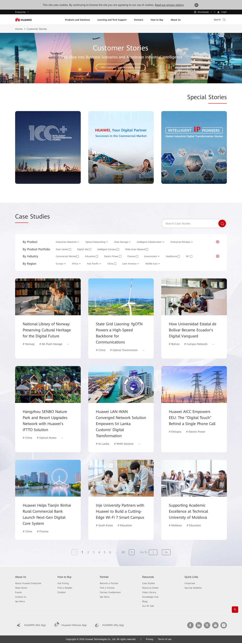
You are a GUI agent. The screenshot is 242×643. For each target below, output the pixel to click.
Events (18, 592)
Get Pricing (63, 583)
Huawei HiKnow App (74, 625)
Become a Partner (109, 583)
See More (20, 601)
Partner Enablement (110, 592)
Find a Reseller (64, 588)
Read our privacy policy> (169, 4)
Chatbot (61, 592)
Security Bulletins (193, 588)
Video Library (149, 592)
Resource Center (150, 588)
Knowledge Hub (150, 597)
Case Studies (148, 583)
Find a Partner (107, 588)
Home (18, 28)
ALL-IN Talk (148, 606)
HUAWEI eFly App (113, 625)
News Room (21, 588)
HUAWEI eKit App (35, 625)
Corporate (190, 583)
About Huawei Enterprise (28, 583)
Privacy (149, 639)
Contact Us (20, 597)
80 (123, 552)
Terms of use (164, 639)
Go (166, 552)
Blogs (145, 601)
